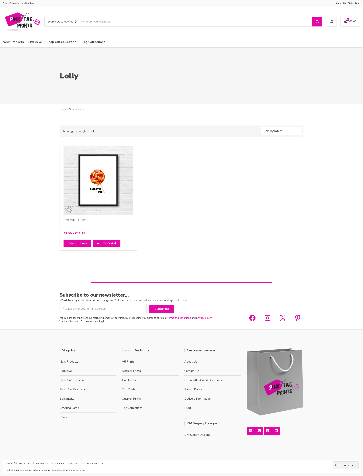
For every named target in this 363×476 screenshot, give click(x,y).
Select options (77, 243)
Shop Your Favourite (72, 389)
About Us (341, 3)
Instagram (251, 431)
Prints (63, 417)
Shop (72, 109)
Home (63, 109)
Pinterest (259, 431)
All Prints (128, 362)
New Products (13, 42)
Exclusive (35, 42)
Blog (357, 3)
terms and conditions (179, 318)
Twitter (276, 431)
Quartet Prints (131, 399)
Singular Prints (131, 371)
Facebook (268, 431)
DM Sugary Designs (197, 435)
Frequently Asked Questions (203, 380)
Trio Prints (129, 389)
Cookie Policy (78, 469)
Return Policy (193, 389)
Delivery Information (197, 399)
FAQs (350, 3)
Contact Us (191, 371)
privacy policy (204, 318)
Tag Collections (93, 42)
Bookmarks (67, 399)
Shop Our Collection (61, 42)
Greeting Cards (69, 408)
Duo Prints (129, 380)
